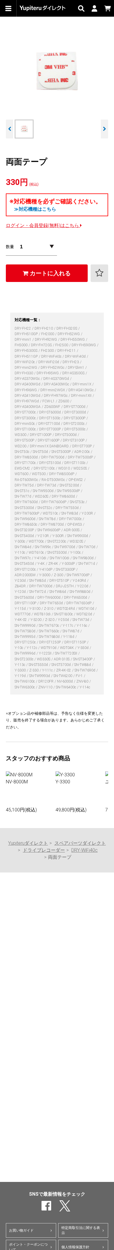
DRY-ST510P (59, 581)
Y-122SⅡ (45, 653)
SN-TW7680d (50, 637)
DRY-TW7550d (68, 508)
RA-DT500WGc (54, 480)
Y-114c (85, 687)
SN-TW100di (60, 558)
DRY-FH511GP (27, 356)
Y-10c (19, 648)
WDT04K (67, 648)
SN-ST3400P (83, 659)
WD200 (21, 446)
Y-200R (88, 513)
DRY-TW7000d (41, 586)
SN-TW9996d (25, 653)
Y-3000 (45, 575)
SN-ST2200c (57, 541)
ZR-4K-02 (64, 670)
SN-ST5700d (61, 665)
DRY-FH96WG (26, 390)
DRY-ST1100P (26, 603)
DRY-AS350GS (73, 373)
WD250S (80, 468)
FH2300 (48, 351)
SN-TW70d (87, 547)
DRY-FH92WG (46, 339)
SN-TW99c (43, 547)
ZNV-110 (45, 687)
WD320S (77, 541)
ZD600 (64, 401)
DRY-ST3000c (26, 418)
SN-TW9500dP (69, 491)
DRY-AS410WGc (81, 390)
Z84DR (21, 586)
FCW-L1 (49, 401)
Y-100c (76, 552)
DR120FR (46, 681)
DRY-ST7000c (26, 412)
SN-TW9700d (65, 547)
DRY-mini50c (25, 424)
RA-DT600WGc (27, 480)
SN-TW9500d (43, 491)
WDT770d (23, 614)
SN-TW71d (87, 564)
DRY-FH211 (67, 351)
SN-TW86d (58, 592)
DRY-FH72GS (42, 345)
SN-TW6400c (66, 687)
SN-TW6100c (25, 681)
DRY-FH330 (24, 373)
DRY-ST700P (82, 446)
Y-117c (68, 626)
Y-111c (47, 670)
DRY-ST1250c (26, 642)
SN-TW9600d (25, 519)
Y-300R (58, 536)
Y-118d (69, 637)
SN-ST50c (22, 452)
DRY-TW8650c (26, 524)
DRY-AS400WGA (28, 407)
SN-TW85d (38, 581)
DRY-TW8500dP (62, 474)
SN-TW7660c (49, 631)
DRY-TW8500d (27, 457)
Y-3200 (36, 620)
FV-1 (80, 676)
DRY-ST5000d (66, 435)
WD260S (42, 496)
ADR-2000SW (26, 575)
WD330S (44, 659)
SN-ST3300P (66, 569)
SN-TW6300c (25, 687)
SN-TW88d (83, 665)
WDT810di (42, 614)
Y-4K (41, 564)
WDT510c (51, 513)
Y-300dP (69, 564)
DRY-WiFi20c (25, 362)
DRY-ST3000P (75, 418)
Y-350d (83, 648)
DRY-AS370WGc (28, 379)
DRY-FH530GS (26, 351)
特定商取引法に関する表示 (80, 1230)
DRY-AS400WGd (28, 384)
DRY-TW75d (24, 485)
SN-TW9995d (25, 637)
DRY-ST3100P (74, 440)
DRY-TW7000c (70, 519)
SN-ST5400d (25, 536)
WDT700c (37, 541)
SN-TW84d (23, 547)
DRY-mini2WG (26, 368)
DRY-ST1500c (50, 418)
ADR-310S (62, 659)
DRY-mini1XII (81, 396)
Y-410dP (46, 569)
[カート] (107, 8)
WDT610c (37, 552)
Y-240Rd (79, 581)
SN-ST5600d (25, 597)
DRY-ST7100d (49, 424)
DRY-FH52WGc (53, 368)
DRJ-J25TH (65, 586)
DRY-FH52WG (69, 334)
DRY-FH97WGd (27, 401)
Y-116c (82, 626)
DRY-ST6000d (50, 412)
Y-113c (20, 665)
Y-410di (40, 558)
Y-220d (83, 586)
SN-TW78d (47, 519)
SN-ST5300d (25, 508)
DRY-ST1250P (50, 642)
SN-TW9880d (80, 592)
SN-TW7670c (49, 626)
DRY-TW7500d (53, 457)
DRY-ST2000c (74, 424)
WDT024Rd (66, 609)
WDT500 (39, 474)
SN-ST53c (77, 502)
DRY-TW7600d (27, 502)
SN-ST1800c (64, 614)
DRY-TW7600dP (54, 502)
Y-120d (21, 592)
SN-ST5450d (25, 564)
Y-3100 (35, 609)
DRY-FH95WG (48, 373)
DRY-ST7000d (75, 407)
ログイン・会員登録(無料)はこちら (43, 225)
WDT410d (86, 609)
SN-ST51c (22, 491)
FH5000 (21, 345)
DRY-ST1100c (75, 463)
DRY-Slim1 (76, 368)
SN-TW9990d (25, 626)
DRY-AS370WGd (56, 379)
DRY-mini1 (23, 339)
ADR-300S (72, 530)
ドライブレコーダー (44, 850)
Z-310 (49, 609)
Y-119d (21, 676)
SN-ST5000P (61, 452)
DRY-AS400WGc (57, 384)
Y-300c (20, 541)
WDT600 (22, 474)
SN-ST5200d (70, 485)
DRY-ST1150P (75, 642)
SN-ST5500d (57, 552)
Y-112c (32, 648)
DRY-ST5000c (75, 429)
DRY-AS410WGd (28, 396)
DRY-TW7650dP (79, 603)
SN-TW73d (81, 620)
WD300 (21, 435)
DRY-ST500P (25, 440)
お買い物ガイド (21, 1230)
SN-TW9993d (40, 676)
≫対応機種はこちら (35, 209)
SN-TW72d (38, 592)
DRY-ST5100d (50, 463)
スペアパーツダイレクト (80, 843)
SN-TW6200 (63, 676)
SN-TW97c (23, 558)
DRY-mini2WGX (53, 390)
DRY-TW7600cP (27, 513)
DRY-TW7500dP (81, 457)
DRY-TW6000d (49, 597)
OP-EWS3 (75, 524)
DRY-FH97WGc (56, 396)
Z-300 (59, 575)
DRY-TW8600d (64, 496)
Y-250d (64, 620)
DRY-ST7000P (50, 429)
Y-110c (20, 552)
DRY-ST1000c (26, 429)
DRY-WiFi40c (51, 356)
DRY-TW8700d (53, 524)
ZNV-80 (82, 681)
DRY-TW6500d (76, 597)
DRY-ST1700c (26, 463)
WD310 (64, 468)
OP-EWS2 (76, 480)
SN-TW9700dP (78, 575)
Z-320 (50, 620)
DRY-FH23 (71, 362)
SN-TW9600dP (49, 530)
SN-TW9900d (78, 536)
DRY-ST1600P (49, 440)
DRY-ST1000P (41, 435)
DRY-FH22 (23, 328)
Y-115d (21, 609)
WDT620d (84, 614)
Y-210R (43, 536)
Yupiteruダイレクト (28, 843)
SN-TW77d (23, 496)
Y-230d (21, 581)
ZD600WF (52, 407)
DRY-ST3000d (75, 412)
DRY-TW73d (47, 485)
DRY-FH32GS (67, 328)
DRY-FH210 (44, 328)
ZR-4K (53, 564)
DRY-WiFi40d (76, 356)
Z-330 (34, 670)
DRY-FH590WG (84, 345)
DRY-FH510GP (27, 334)
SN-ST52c (45, 508)
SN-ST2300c (24, 659)
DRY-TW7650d (52, 603)
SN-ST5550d (39, 665)
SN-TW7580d (25, 631)
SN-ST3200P (25, 530)
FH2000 (48, 334)
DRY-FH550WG (73, 339)
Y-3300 (21, 670)
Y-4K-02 (21, 620)
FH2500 (62, 345)
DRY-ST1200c (26, 569)
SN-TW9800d (83, 558)
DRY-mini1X (82, 384)
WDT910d (49, 648)
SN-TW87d (71, 631)
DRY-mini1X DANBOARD (50, 446)
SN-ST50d (41, 452)
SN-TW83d (70, 513)
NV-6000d (65, 681)
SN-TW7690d (85, 670)
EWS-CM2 (23, 468)
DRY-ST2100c (45, 468)
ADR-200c (82, 452)
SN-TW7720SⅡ (66, 653)
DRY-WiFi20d (49, 362)
